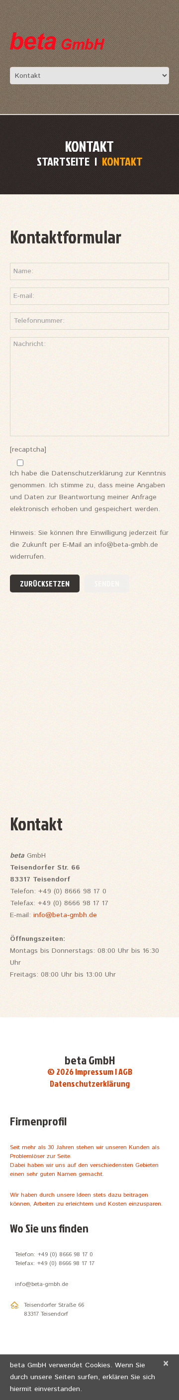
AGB (125, 1071)
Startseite (63, 161)
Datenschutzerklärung (90, 1083)
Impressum (94, 1071)
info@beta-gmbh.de (65, 915)
